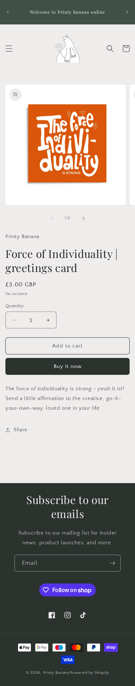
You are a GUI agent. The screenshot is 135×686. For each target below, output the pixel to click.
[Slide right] (83, 218)
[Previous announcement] (8, 12)
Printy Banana (56, 673)
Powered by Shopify (89, 673)
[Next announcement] (127, 12)
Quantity (14, 305)
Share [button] (20, 430)
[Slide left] (52, 218)
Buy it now (68, 366)
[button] (9, 48)
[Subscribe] (112, 563)
